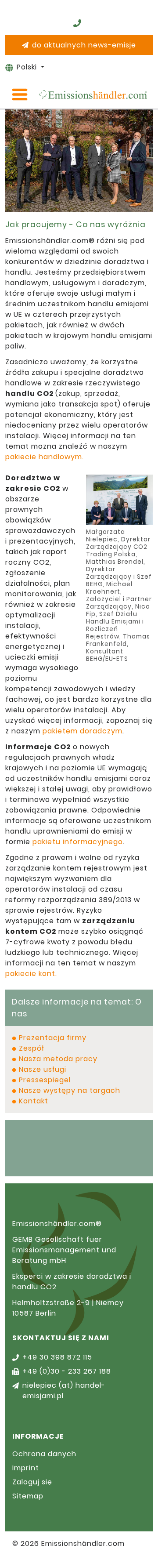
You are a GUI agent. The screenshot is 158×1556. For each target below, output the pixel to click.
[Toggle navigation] (20, 94)
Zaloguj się (32, 1482)
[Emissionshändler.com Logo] (93, 94)
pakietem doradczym (82, 731)
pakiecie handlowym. (44, 457)
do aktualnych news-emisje (84, 45)
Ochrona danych (44, 1454)
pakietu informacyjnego (77, 842)
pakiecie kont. (31, 973)
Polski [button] (28, 67)
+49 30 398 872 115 (57, 1357)
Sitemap (27, 1496)
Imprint (25, 1468)
